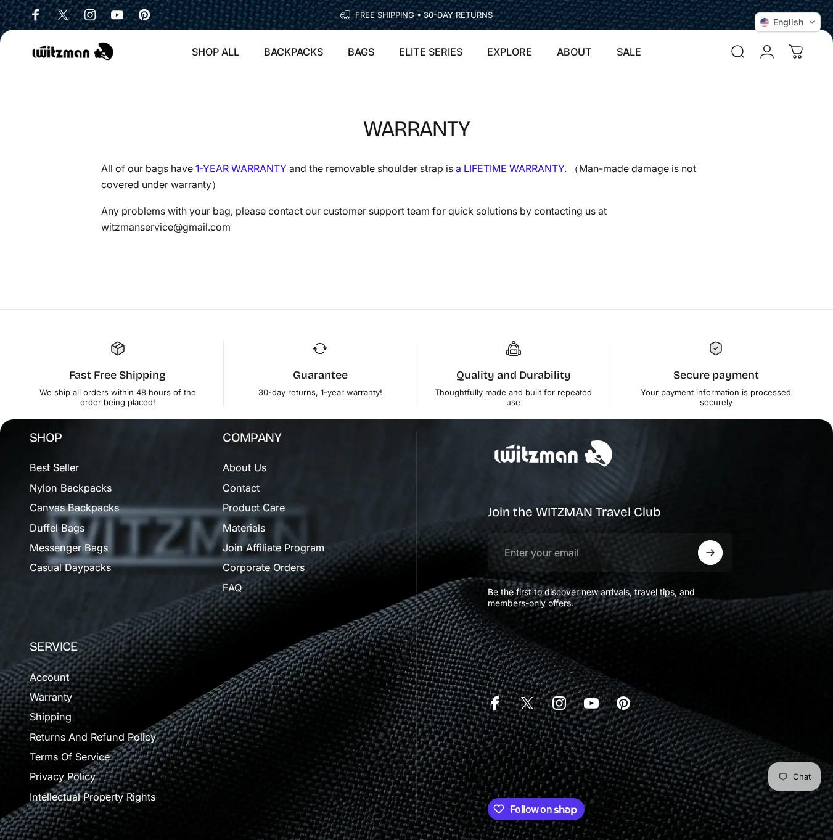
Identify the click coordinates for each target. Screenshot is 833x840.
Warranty (51, 697)
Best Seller (54, 467)
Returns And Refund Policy (93, 737)
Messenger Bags (69, 547)
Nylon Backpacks (71, 488)
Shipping (51, 716)
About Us (244, 467)
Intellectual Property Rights (92, 797)
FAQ (232, 588)
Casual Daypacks (70, 567)
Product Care (254, 507)
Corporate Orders (264, 567)
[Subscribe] (710, 552)
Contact (241, 488)
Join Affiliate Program (273, 547)
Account (49, 677)
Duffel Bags (57, 528)
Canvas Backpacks (74, 507)
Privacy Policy (63, 776)
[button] (788, 22)
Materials (244, 528)
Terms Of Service (70, 757)
